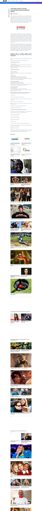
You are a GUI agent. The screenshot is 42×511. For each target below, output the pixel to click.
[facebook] (9, 10)
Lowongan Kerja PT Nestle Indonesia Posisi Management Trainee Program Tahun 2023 (15, 155)
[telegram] (9, 14)
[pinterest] (9, 15)
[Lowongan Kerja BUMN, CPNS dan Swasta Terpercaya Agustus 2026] (5, 1)
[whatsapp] (9, 12)
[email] (9, 16)
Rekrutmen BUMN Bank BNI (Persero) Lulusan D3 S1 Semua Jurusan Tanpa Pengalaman (26, 144)
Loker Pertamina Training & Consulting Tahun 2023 (26, 154)
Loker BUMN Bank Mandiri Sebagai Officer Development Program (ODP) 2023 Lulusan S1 (15, 144)
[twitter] (9, 11)
